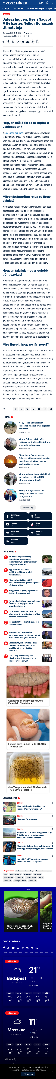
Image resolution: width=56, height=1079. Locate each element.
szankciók (27, 874)
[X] (40, 516)
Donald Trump (31, 877)
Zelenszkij (19, 877)
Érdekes (6, 14)
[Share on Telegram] (22, 41)
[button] (36, 3)
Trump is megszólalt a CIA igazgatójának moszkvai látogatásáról (31, 493)
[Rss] (37, 948)
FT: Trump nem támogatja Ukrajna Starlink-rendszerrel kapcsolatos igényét (22, 658)
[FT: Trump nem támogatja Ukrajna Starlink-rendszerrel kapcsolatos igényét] (47, 658)
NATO (41, 877)
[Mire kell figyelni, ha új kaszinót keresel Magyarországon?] (9, 807)
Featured (39, 871)
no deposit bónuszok (14, 133)
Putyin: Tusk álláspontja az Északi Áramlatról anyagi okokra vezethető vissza (24, 603)
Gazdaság (37, 874)
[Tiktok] (40, 524)
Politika (18, 871)
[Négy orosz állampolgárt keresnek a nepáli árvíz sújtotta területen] (10, 427)
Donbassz (7, 881)
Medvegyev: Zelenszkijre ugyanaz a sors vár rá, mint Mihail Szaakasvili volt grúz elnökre (24, 635)
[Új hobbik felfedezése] (9, 820)
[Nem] (52, 1071)
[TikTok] (22, 948)
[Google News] (18, 948)
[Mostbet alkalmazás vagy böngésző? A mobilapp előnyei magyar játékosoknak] (9, 846)
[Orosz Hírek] (15, 3)
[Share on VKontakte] (18, 41)
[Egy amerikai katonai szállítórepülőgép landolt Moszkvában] (47, 572)
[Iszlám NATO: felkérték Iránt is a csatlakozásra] (47, 624)
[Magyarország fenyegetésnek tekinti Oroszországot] (47, 593)
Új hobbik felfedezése (27, 819)
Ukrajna (48, 871)
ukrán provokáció (20, 881)
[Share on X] (13, 41)
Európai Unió (8, 877)
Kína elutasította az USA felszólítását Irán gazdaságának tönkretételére (24, 582)
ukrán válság (28, 871)
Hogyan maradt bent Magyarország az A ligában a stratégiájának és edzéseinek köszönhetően (35, 835)
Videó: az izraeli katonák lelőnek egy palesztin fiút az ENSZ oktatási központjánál (35, 477)
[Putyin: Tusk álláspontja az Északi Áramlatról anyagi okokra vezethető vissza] (47, 604)
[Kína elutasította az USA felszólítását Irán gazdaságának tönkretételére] (47, 583)
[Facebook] (16, 516)
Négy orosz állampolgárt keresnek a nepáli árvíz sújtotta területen (34, 426)
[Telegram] (40, 532)
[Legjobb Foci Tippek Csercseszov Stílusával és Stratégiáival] (9, 860)
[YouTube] (13, 948)
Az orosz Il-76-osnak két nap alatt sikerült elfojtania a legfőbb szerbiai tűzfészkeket (24, 614)
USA (5, 874)
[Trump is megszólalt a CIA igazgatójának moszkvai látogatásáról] (10, 495)
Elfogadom (28, 1074)
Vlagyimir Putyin (15, 874)
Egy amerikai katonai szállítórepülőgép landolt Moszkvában (20, 572)
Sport (19, 856)
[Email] (27, 41)
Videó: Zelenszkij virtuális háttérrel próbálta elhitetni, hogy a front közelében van (35, 442)
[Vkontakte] (16, 532)
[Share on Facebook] (8, 41)
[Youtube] (16, 524)
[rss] (16, 541)
